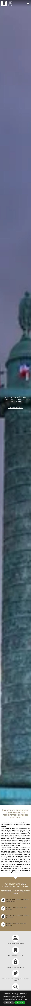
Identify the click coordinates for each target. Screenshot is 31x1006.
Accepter (20, 1002)
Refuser (9, 1002)
